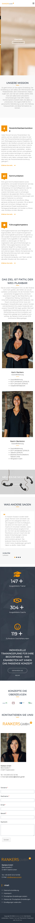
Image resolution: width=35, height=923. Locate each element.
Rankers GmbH (19, 916)
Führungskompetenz (18, 225)
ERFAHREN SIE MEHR (17, 671)
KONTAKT (17, 484)
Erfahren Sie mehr (17, 42)
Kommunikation (16, 176)
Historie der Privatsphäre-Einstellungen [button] (17, 899)
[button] (14, 557)
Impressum (8, 893)
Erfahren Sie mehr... (7, 165)
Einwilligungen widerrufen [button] (12, 902)
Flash (15, 918)
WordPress (19, 920)
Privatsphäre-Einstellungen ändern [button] (15, 896)
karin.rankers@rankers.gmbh (15, 777)
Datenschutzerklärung (11, 890)
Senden (6, 840)
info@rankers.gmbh (14, 877)
